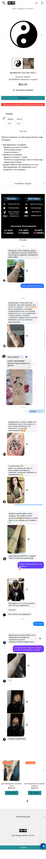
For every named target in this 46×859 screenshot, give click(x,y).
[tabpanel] (11, 780)
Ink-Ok (11, 2)
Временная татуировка (29, 79)
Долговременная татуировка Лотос (11, 785)
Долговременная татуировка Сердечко (34, 785)
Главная (14, 8)
